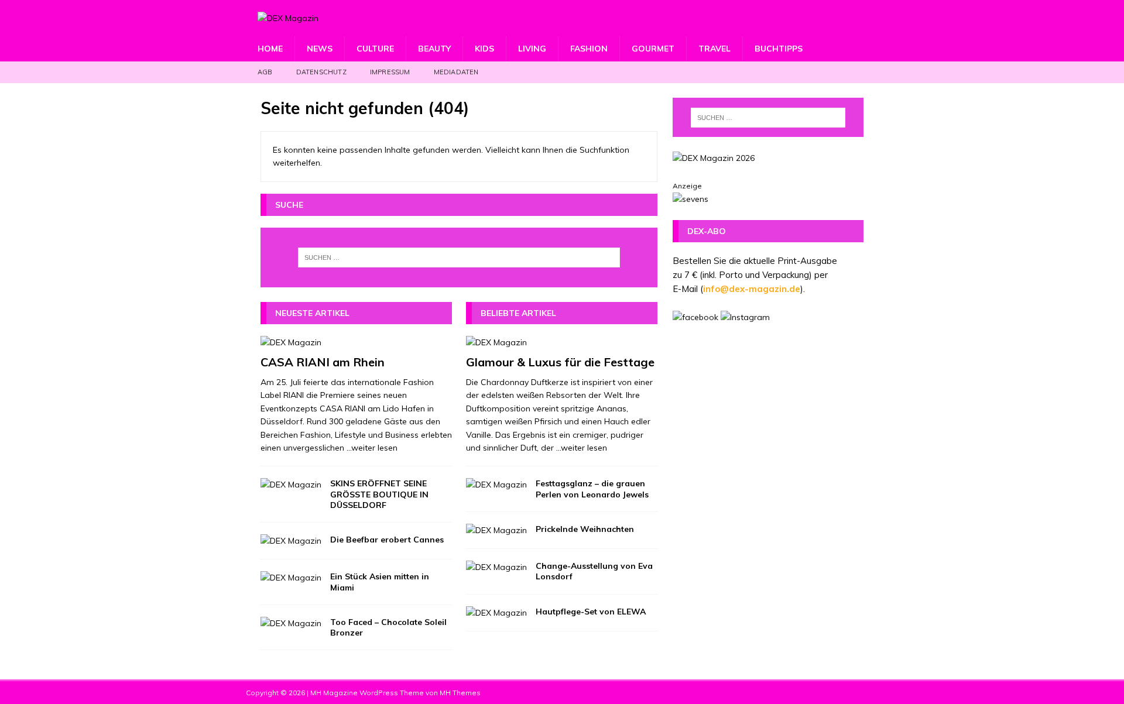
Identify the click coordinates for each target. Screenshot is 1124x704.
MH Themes (460, 692)
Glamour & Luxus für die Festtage (560, 362)
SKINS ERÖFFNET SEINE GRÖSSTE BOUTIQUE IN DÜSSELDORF (379, 494)
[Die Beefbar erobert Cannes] (291, 540)
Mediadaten (456, 72)
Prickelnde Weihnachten (585, 529)
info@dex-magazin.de (751, 288)
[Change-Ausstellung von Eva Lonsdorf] (496, 567)
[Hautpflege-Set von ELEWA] (496, 612)
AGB (265, 72)
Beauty (434, 48)
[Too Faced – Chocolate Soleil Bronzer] (291, 623)
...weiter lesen (372, 447)
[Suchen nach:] (459, 257)
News (320, 48)
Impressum (390, 72)
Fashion (589, 48)
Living (532, 48)
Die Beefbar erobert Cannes (387, 539)
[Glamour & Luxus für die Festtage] (561, 342)
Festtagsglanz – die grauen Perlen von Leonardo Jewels (592, 488)
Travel (714, 48)
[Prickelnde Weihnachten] (496, 530)
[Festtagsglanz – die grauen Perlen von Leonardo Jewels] (496, 484)
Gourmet (653, 48)
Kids (484, 48)
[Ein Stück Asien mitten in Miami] (291, 577)
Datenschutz (321, 72)
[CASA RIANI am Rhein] (356, 342)
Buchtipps (779, 48)
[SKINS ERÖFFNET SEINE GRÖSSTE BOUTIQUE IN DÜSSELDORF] (291, 484)
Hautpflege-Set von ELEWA (591, 611)
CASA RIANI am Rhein (323, 362)
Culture (375, 48)
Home (270, 48)
